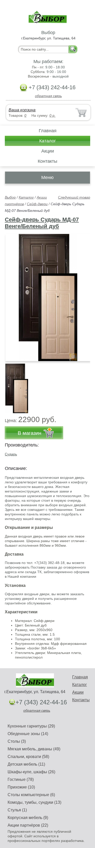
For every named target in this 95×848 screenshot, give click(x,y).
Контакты (47, 161)
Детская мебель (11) (26, 764)
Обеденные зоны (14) (28, 734)
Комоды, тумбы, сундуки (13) (34, 802)
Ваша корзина (22, 110)
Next (84, 385)
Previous (14, 385)
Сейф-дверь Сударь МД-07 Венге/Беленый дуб (42, 222)
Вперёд (82, 295)
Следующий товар (74, 197)
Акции (47, 151)
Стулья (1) (17, 810)
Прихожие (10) (21, 787)
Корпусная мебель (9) (28, 817)
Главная (47, 130)
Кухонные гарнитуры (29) (31, 726)
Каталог (47, 140)
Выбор (10, 197)
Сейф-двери (37, 204)
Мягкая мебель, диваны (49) (34, 749)
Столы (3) (17, 741)
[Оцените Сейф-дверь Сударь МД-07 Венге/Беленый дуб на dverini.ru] (48, 297)
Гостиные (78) (21, 779)
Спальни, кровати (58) (28, 756)
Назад (13, 295)
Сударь (11, 454)
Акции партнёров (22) (28, 825)
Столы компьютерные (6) (31, 795)
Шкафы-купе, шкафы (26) (31, 772)
